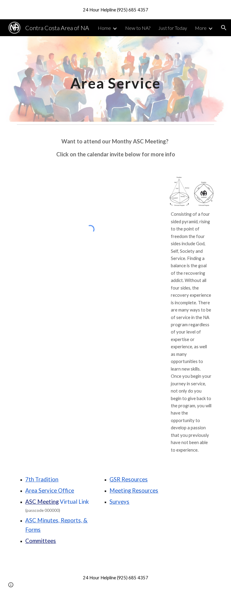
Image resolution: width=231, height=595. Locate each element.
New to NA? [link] (137, 28)
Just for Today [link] (172, 28)
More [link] (201, 28)
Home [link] (104, 28)
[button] (224, 27)
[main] (115, 79)
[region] (115, 9)
